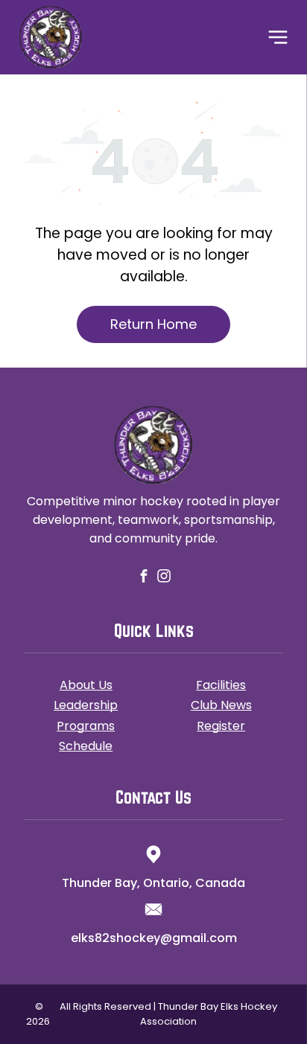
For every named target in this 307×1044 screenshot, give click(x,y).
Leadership (86, 705)
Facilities (221, 685)
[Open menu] (278, 37)
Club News (221, 705)
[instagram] (164, 577)
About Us (86, 685)
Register (221, 725)
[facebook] (143, 577)
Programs (86, 725)
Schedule (86, 746)
